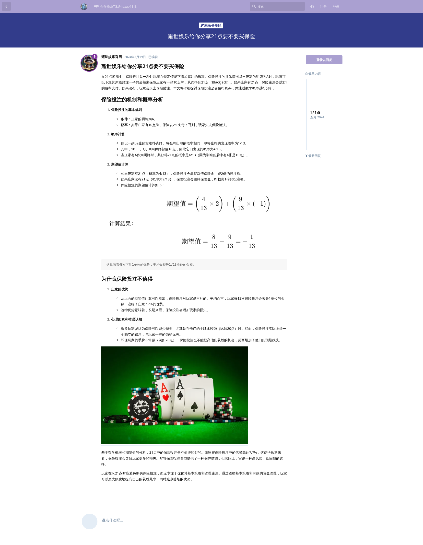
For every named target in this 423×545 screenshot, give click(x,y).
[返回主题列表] (6, 6)
